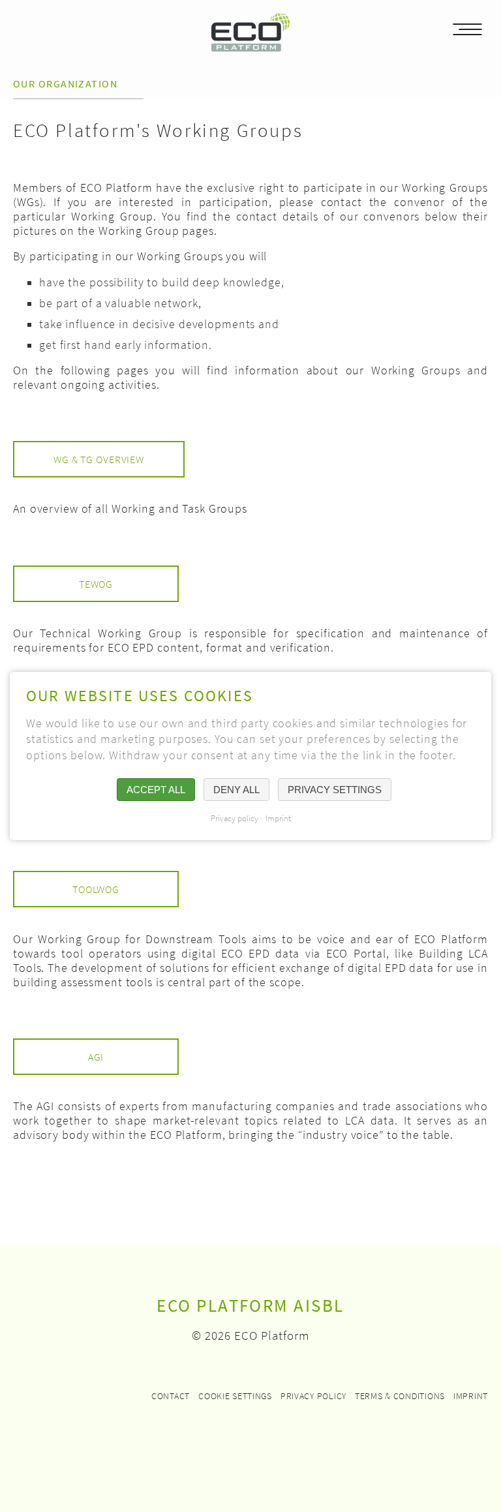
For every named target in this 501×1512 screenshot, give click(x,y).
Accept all (156, 789)
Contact (170, 1396)
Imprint (470, 1396)
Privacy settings (335, 789)
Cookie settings (235, 1396)
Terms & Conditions (400, 1396)
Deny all (236, 789)
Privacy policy (313, 1396)
